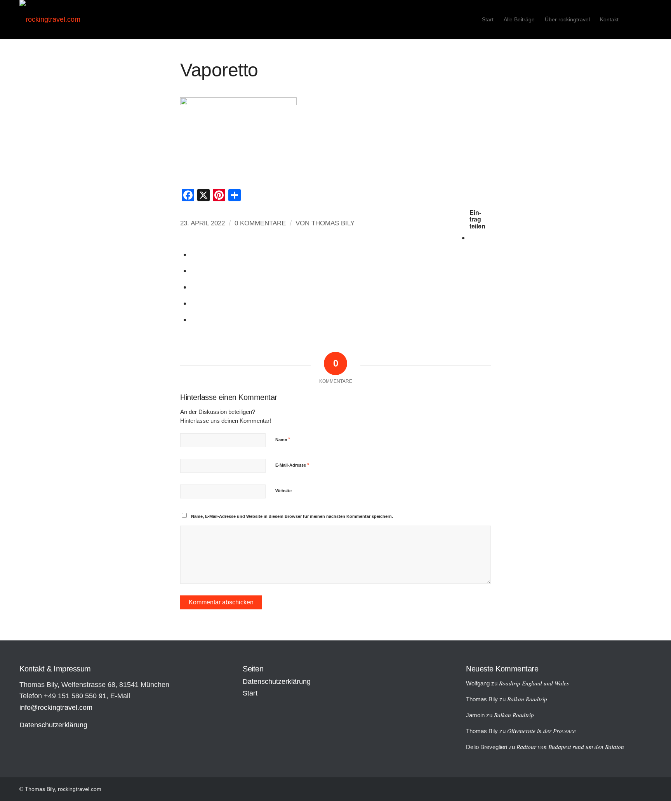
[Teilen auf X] (194, 254)
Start (250, 693)
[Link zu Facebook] (646, 19)
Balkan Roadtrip (527, 699)
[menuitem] (488, 19)
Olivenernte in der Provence (541, 731)
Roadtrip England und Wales (534, 683)
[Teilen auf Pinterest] (194, 286)
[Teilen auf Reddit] (194, 303)
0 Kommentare (260, 223)
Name (282, 439)
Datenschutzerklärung (53, 725)
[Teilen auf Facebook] (472, 237)
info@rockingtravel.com (55, 707)
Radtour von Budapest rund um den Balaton (570, 747)
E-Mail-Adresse (292, 465)
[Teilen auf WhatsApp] (194, 270)
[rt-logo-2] (49, 19)
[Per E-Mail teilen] (194, 319)
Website (283, 490)
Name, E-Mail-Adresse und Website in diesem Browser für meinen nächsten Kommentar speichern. (292, 516)
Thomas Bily (333, 223)
